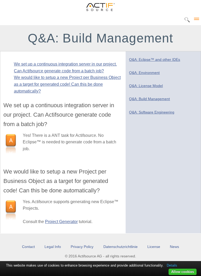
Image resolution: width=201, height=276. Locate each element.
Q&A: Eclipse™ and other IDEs (154, 60)
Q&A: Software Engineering (151, 112)
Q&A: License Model (146, 86)
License (153, 247)
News (174, 247)
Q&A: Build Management (149, 99)
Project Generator (61, 221)
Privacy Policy (82, 247)
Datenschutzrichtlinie (120, 247)
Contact (28, 247)
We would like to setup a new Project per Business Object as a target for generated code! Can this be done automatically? (67, 84)
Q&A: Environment (144, 73)
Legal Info (52, 247)
